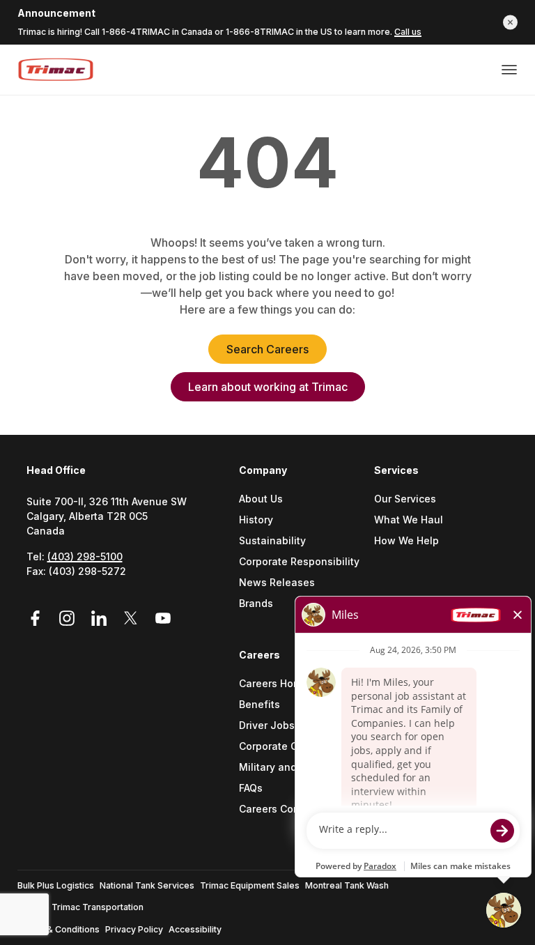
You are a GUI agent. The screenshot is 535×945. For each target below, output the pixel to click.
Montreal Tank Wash (347, 885)
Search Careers (267, 349)
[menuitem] (306, 555)
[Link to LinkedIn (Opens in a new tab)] (101, 618)
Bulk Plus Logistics (55, 885)
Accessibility (195, 929)
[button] (510, 22)
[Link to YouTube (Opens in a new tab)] (163, 618)
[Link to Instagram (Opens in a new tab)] (69, 618)
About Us (261, 499)
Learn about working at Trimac (268, 387)
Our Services (405, 499)
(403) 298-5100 (85, 556)
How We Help (406, 541)
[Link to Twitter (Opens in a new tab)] (133, 618)
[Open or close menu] (509, 70)
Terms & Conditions (58, 929)
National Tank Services (147, 885)
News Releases (277, 583)
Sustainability (272, 541)
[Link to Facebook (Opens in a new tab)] (39, 618)
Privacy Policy (134, 929)
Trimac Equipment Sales (250, 885)
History (256, 520)
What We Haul (408, 520)
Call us (407, 31)
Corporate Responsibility (299, 562)
